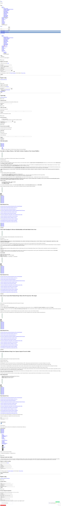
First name (2, 64)
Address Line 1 (2, 496)
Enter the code (2, 110)
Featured (3, 17)
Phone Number (2, 495)
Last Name (2, 65)
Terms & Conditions (15, 420)
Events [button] (3, 20)
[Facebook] (2, 155)
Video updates (5, 16)
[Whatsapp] (2, 187)
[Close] (0, 56)
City (1, 498)
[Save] (2, 235)
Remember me (3, 90)
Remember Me (3, 89)
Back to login (2, 130)
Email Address (2, 485)
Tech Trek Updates (6, 10)
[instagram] (2, 446)
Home (3, 35)
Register (2, 74)
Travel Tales (5, 14)
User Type (2, 66)
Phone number (2, 69)
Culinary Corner (6, 15)
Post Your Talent (2, 31)
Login (1, 5)
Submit (1, 104)
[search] (9, 28)
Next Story (2, 227)
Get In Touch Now (3, 428)
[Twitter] (2, 154)
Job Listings (3, 50)
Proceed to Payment (3, 505)
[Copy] (2, 156)
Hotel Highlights (6, 44)
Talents (3, 47)
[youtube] (2, 448)
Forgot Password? (7, 89)
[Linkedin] (2, 153)
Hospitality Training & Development (8, 9)
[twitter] (2, 450)
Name (1, 464)
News (3, 7)
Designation (2, 484)
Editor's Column (6, 8)
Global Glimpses (6, 12)
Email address (2, 103)
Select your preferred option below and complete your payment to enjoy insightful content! (12, 500)
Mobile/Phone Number (3, 486)
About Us (3, 22)
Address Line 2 (2, 497)
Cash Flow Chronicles (7, 38)
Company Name (2, 67)
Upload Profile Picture (5, 472)
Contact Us (3, 23)
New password (2, 121)
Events (3, 437)
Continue (2, 112)
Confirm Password (3, 71)
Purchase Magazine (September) (4, 32)
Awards (3, 49)
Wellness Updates (6, 41)
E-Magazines (3, 19)
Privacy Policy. (26, 420)
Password (1, 70)
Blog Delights (5, 11)
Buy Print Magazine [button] (4, 440)
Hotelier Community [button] (4, 46)
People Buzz (5, 13)
